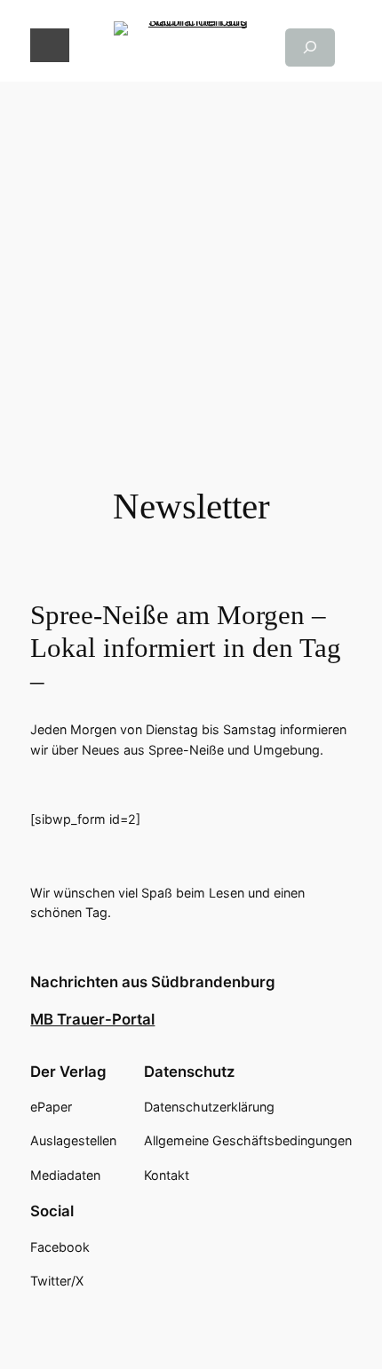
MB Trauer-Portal (92, 1019)
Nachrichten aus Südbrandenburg (152, 982)
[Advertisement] (191, 272)
